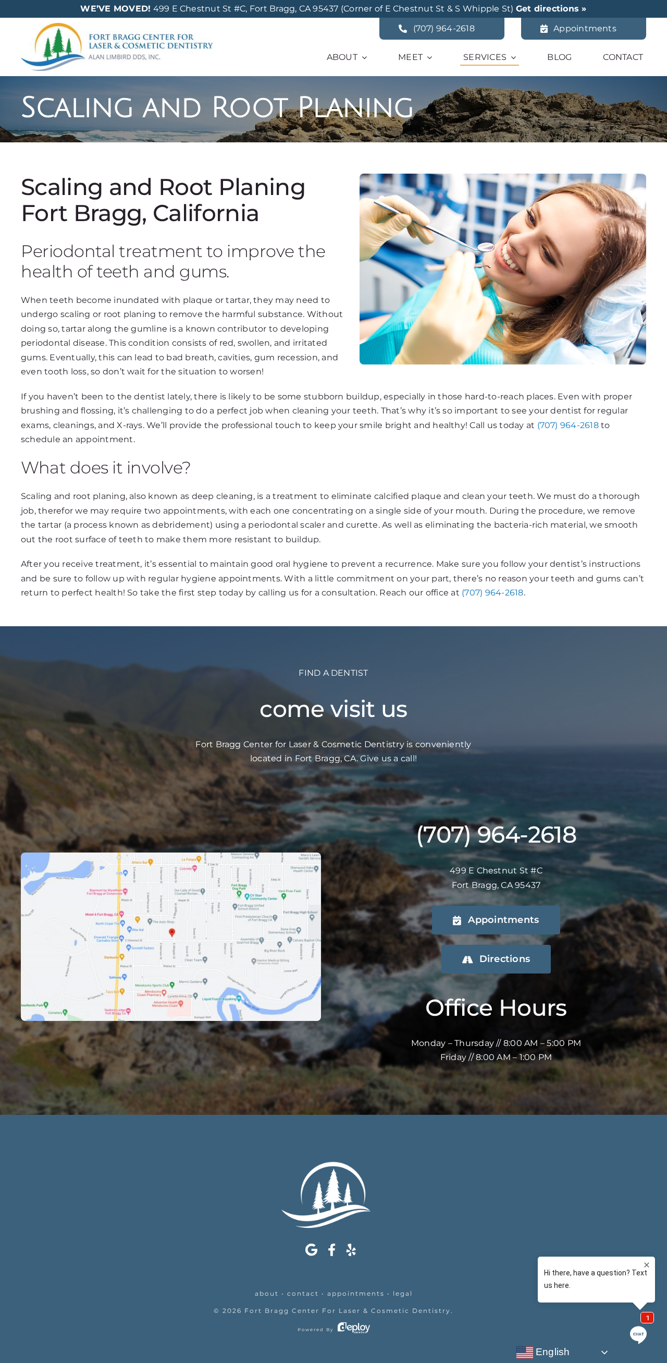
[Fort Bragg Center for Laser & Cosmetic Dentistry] (117, 27)
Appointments (356, 1293)
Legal (403, 1293)
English (551, 1351)
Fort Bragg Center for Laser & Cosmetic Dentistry (347, 1311)
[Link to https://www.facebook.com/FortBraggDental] (332, 1250)
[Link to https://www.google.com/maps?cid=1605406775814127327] (311, 1250)
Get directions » (551, 9)
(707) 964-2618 (568, 425)
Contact (303, 1293)
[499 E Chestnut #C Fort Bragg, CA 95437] (171, 856)
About (267, 1293)
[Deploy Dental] (354, 1329)
